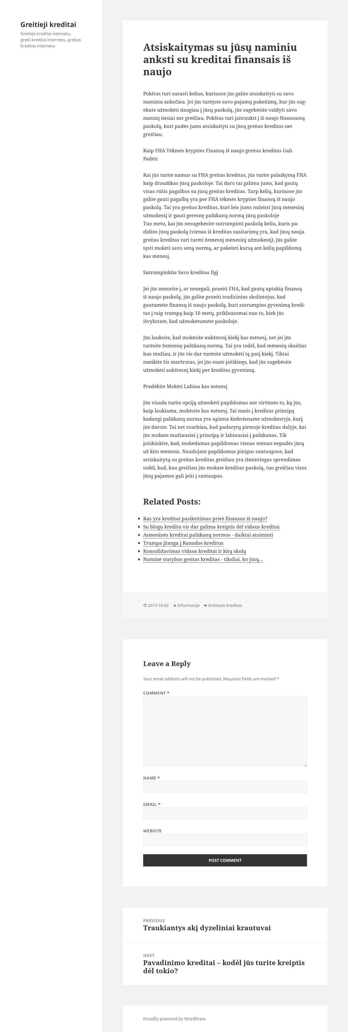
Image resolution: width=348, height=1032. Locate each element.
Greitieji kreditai (48, 24)
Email (151, 804)
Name (151, 778)
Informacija (188, 605)
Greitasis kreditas (225, 605)
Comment (156, 693)
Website (152, 831)
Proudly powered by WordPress (174, 1019)
